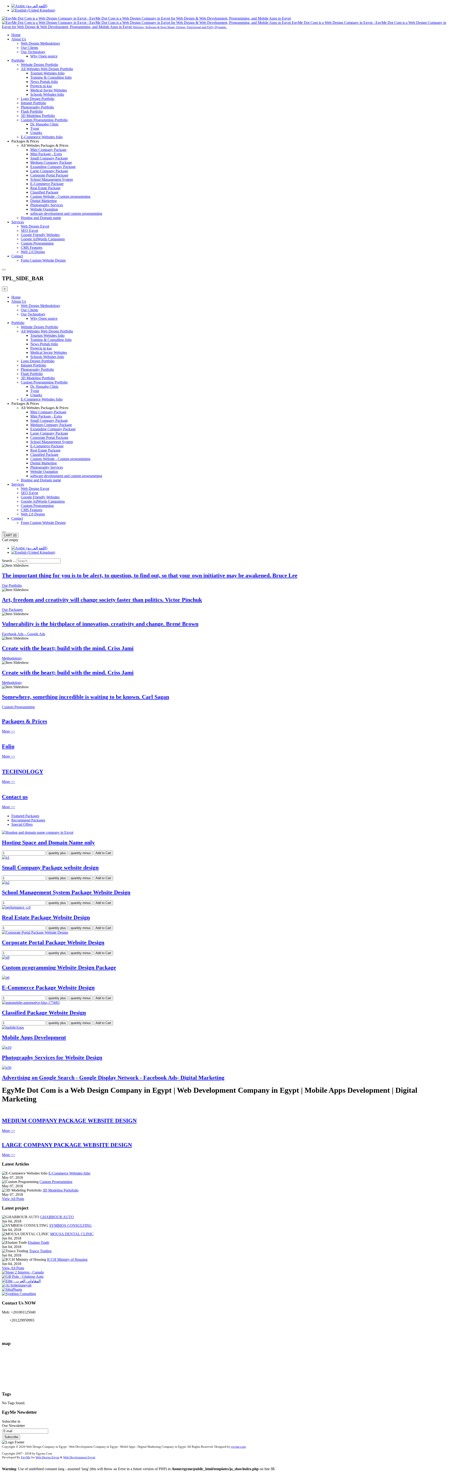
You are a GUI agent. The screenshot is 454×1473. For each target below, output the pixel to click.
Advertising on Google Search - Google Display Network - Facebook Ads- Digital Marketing (113, 1078)
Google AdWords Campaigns (43, 239)
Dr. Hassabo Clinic (44, 124)
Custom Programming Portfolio (44, 120)
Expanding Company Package (53, 167)
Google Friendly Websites (40, 235)
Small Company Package (49, 158)
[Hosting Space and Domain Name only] (37, 832)
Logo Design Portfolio (37, 99)
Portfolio (17, 60)
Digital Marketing (43, 201)
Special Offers (22, 824)
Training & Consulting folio (51, 77)
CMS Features (31, 248)
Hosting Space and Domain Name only (48, 842)
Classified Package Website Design (44, 1013)
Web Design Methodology (40, 43)
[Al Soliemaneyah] (16, 1285)
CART (10, 535)
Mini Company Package (48, 150)
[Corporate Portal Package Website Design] (35, 932)
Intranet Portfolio (33, 103)
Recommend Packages (28, 820)
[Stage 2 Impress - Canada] (23, 1272)
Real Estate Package (45, 188)
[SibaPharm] (12, 1289)
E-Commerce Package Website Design (48, 988)
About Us (18, 39)
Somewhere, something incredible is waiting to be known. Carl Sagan (85, 697)
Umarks (36, 133)
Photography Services (46, 205)
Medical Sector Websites (48, 90)
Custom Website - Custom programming (60, 196)
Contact (17, 256)
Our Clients (29, 48)
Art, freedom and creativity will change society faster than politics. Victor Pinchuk (102, 600)
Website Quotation (44, 209)
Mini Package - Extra (46, 154)
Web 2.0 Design (33, 252)
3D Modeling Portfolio (38, 116)
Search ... (9, 561)
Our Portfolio (12, 585)
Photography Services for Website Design (52, 1057)
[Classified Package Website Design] (31, 1003)
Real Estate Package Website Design (46, 917)
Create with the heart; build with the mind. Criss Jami (68, 648)
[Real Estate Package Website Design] (16, 907)
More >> (8, 731)
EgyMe (26, 1457)
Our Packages (12, 610)
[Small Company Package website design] (5, 857)
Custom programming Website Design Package (59, 967)
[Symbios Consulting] (19, 1294)
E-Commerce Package (47, 184)
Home (16, 35)
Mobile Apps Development (34, 1037)
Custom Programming (37, 243)
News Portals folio (44, 82)
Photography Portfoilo (37, 107)
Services (17, 222)
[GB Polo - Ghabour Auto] (23, 1276)
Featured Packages (25, 816)
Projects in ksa (41, 86)
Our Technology (33, 52)
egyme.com (238, 1446)
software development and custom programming (66, 214)
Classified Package (44, 192)
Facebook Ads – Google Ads (23, 634)
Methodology (12, 658)
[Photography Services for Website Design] (6, 1047)
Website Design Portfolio (39, 65)
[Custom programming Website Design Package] (5, 957)
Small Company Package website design (50, 867)
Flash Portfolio (32, 111)
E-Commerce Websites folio (42, 137)
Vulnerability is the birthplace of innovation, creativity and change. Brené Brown (100, 624)
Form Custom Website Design (43, 260)
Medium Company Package (51, 162)
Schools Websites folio (47, 94)
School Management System (51, 179)
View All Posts (13, 1199)
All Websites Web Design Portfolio (47, 69)
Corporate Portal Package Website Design (53, 942)
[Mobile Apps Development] (13, 1027)
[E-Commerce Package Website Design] (5, 978)
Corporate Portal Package (49, 175)
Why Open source (43, 56)
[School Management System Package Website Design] (5, 883)
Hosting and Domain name (41, 218)
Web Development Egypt (79, 1457)
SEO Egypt (29, 231)
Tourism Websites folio (47, 73)
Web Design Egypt (35, 226)
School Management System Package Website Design (66, 892)
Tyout (34, 128)
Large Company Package (49, 171)
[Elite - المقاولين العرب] (21, 1281)
